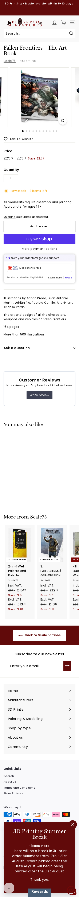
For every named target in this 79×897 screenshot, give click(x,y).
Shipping (10, 217)
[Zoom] (63, 121)
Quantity (11, 170)
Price (8, 151)
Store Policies (13, 793)
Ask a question (17, 348)
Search (9, 776)
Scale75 (10, 61)
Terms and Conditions (19, 788)
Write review (39, 395)
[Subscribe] (67, 666)
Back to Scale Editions (42, 635)
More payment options (39, 249)
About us (10, 782)
